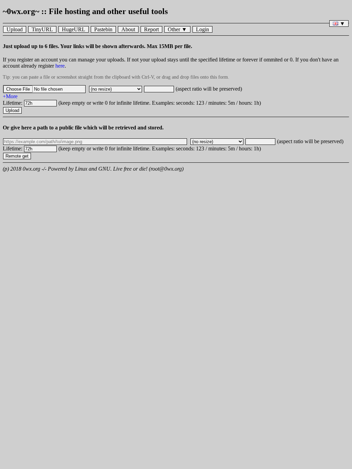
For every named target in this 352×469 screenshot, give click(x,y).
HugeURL (73, 29)
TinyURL (42, 29)
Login (202, 29)
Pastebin (103, 29)
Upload (15, 29)
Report (151, 29)
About (128, 29)
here (60, 66)
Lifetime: (13, 103)
